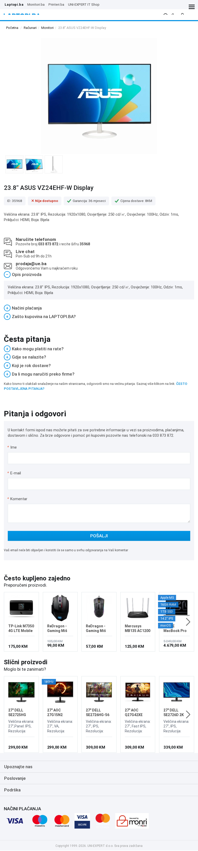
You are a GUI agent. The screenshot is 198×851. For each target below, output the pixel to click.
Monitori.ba (36, 4)
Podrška (12, 789)
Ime (12, 447)
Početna (12, 28)
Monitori (47, 28)
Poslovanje (15, 778)
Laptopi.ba (14, 4)
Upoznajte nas (18, 766)
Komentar (17, 499)
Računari (30, 28)
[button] (188, 622)
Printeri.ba (56, 4)
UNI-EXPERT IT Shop (84, 4)
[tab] (99, 274)
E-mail (14, 473)
